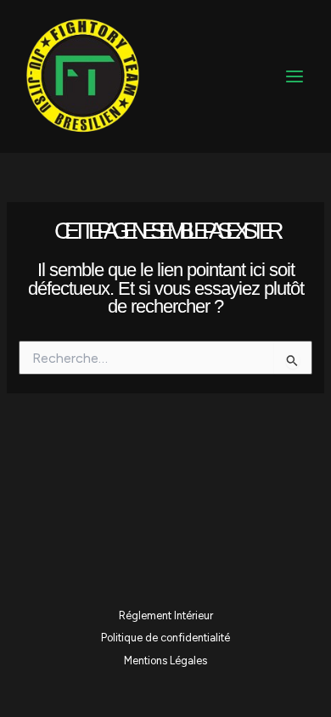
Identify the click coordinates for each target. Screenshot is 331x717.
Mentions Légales (165, 660)
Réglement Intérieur (166, 615)
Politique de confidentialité (165, 637)
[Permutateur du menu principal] (294, 76)
